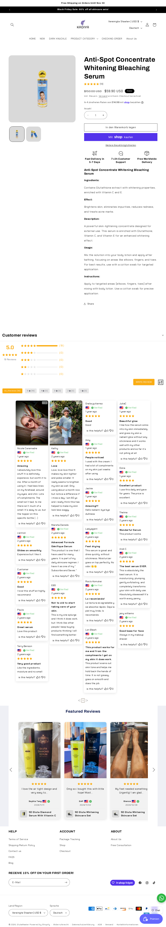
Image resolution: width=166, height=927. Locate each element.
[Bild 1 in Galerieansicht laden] (16, 134)
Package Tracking (70, 839)
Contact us (15, 851)
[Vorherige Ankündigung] (9, 9)
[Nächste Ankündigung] (156, 9)
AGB (100, 924)
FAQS (12, 857)
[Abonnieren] (66, 882)
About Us (116, 839)
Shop (62, 845)
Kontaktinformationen (128, 924)
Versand (103, 96)
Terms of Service (18, 839)
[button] (12, 25)
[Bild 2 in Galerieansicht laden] (33, 134)
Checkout (65, 851)
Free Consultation (121, 845)
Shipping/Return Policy (22, 845)
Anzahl (87, 108)
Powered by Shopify (40, 924)
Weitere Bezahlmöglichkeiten (121, 145)
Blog (11, 863)
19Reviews (10, 359)
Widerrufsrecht (61, 924)
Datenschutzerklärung (83, 924)
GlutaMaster (23, 924)
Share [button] (90, 303)
